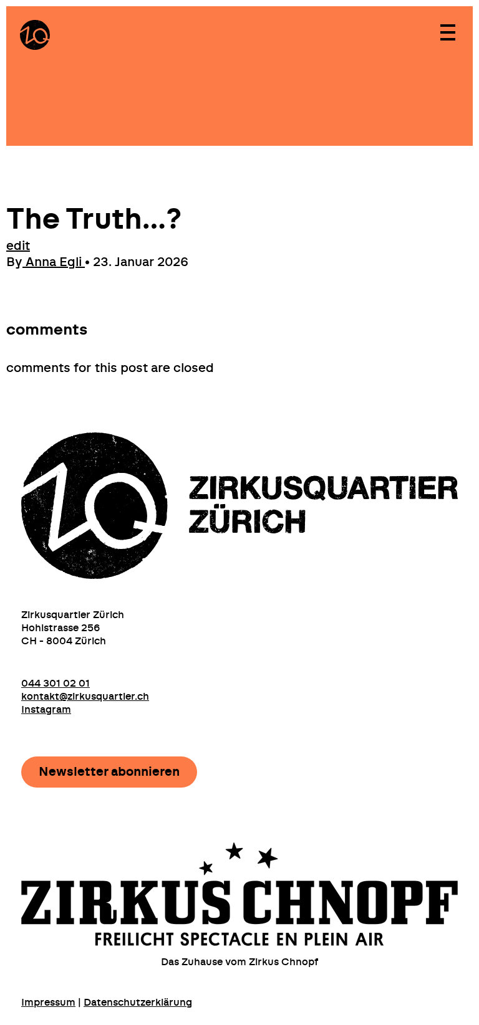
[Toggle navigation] (447, 32)
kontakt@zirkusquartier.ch (85, 697)
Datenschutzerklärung (138, 1003)
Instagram (46, 710)
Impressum (48, 1003)
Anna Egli (53, 262)
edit (18, 246)
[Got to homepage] (35, 35)
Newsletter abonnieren (109, 772)
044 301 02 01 (55, 684)
